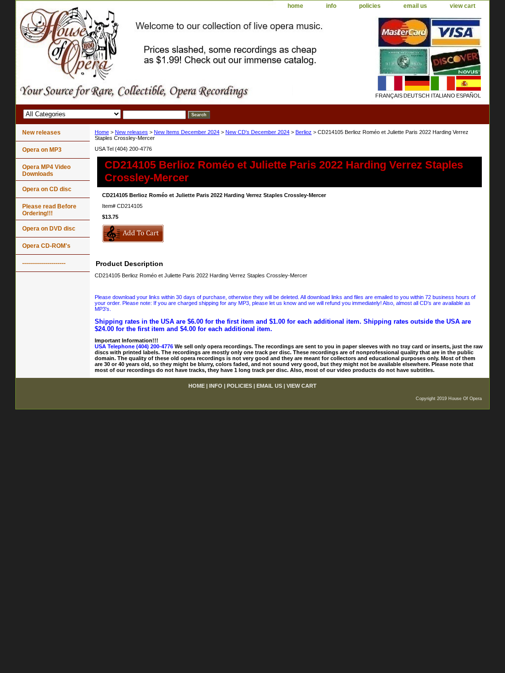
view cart (462, 5)
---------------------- (44, 263)
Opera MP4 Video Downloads (46, 170)
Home (102, 132)
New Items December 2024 (186, 132)
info (331, 5)
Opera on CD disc (47, 189)
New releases (131, 132)
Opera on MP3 (42, 149)
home (295, 5)
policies (370, 5)
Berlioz (303, 132)
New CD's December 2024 (257, 132)
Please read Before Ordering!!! (49, 210)
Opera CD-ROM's (46, 245)
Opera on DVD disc (48, 228)
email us (415, 5)
